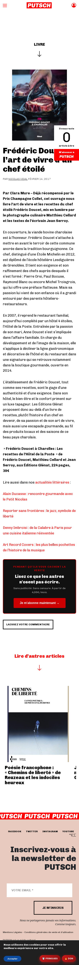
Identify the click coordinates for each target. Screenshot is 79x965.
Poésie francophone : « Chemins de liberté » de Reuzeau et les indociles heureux (33, 775)
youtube (68, 831)
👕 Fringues (50, 958)
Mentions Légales (12, 932)
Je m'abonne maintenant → (39, 603)
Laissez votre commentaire (28, 624)
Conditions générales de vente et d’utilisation (48, 932)
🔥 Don (69, 958)
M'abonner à (66, 152)
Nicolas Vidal (18, 179)
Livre (39, 44)
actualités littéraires (52, 482)
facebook (14, 831)
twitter (32, 831)
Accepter (12, 958)
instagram (50, 831)
